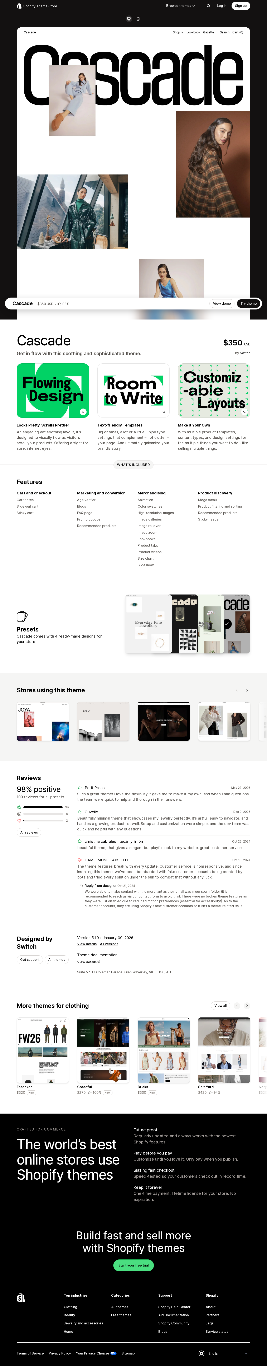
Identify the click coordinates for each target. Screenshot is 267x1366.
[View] (43, 722)
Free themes (121, 1315)
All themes (56, 959)
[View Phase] (174, 624)
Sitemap (128, 1353)
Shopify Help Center (174, 1307)
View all (220, 1005)
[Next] (247, 690)
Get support (29, 959)
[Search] (208, 6)
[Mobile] (138, 18)
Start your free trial (133, 1265)
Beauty (69, 1315)
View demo (222, 303)
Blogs (162, 1331)
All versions (109, 944)
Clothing (70, 1307)
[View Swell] (200, 624)
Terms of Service (30, 1353)
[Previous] (237, 690)
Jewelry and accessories (83, 1323)
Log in (222, 6)
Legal (210, 1323)
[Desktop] (129, 18)
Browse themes (178, 6)
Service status (217, 1331)
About (210, 1307)
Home (68, 1331)
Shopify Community (173, 1323)
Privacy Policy (60, 1353)
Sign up (241, 6)
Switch (245, 353)
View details (87, 944)
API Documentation (173, 1315)
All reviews (29, 832)
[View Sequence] (148, 624)
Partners (212, 1315)
